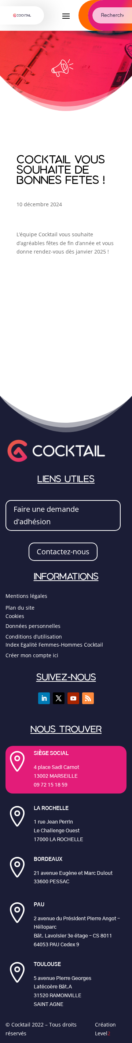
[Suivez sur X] (59, 698)
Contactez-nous (63, 551)
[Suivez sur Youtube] (73, 698)
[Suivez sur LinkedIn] (44, 698)
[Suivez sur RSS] (88, 698)
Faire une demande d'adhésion (46, 515)
